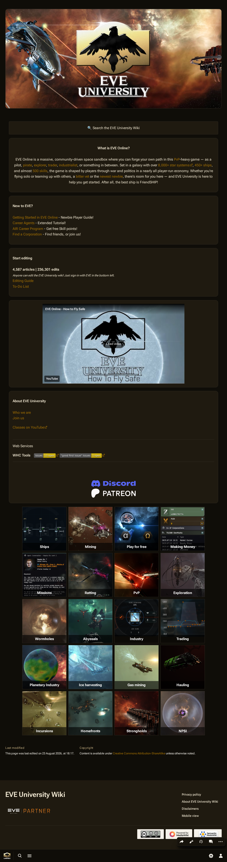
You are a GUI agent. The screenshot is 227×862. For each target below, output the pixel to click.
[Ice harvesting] (90, 667)
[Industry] (137, 617)
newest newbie (111, 176)
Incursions (44, 731)
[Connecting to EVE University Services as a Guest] (113, 483)
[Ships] (44, 529)
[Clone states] (137, 529)
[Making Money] (183, 529)
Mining (90, 547)
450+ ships (203, 165)
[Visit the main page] (7, 855)
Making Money (182, 547)
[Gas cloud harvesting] (137, 667)
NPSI (183, 731)
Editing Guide (23, 281)
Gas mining (136, 685)
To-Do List (21, 286)
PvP (177, 159)
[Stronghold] (137, 713)
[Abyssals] (90, 621)
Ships (44, 547)
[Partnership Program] (29, 810)
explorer (40, 165)
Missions (44, 593)
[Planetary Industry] (44, 667)
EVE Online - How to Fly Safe (65, 309)
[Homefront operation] (90, 713)
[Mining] (90, 529)
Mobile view (190, 815)
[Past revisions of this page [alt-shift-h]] (201, 841)
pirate (27, 165)
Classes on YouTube (28, 427)
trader (52, 165)
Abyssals (90, 639)
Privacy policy (191, 794)
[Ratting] (90, 575)
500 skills (40, 171)
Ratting (90, 593)
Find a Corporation (27, 234)
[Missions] (44, 575)
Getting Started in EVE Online (35, 217)
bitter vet (82, 176)
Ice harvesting (90, 685)
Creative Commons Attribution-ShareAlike (139, 753)
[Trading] (183, 618)
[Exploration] (183, 575)
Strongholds (137, 731)
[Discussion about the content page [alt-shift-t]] (210, 841)
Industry (136, 639)
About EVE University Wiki (200, 801)
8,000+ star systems (174, 165)
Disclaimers (190, 808)
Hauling (182, 685)
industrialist (68, 165)
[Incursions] (44, 713)
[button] (113, 344)
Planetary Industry (44, 685)
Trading (182, 639)
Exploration (182, 593)
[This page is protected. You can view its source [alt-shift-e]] (191, 841)
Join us (18, 418)
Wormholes (44, 639)
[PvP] (137, 575)
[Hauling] (183, 667)
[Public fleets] (183, 713)
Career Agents (24, 223)
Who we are (22, 412)
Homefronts (90, 731)
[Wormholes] (44, 621)
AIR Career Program (28, 229)
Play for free (137, 547)
